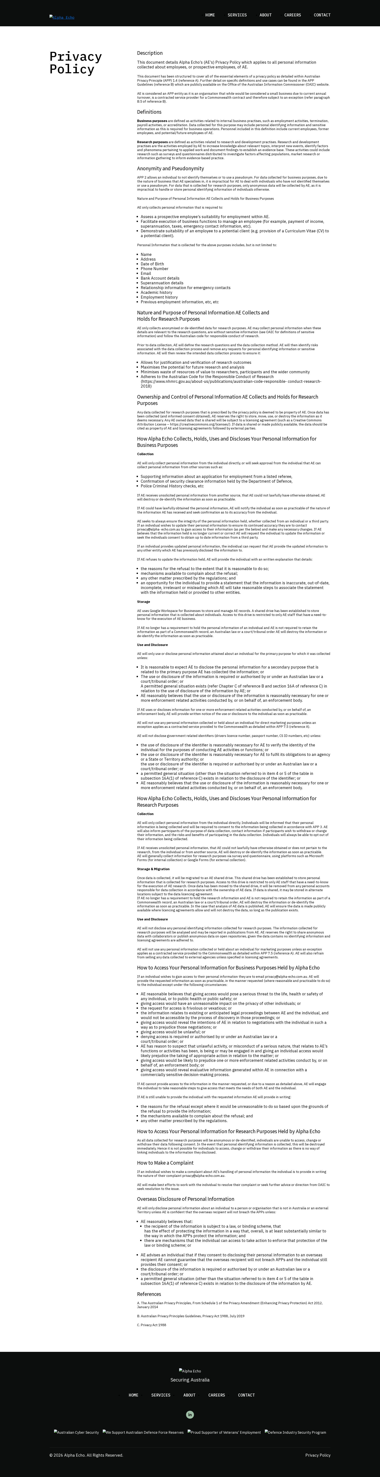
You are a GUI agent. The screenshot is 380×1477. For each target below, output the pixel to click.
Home (210, 15)
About (266, 15)
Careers (292, 15)
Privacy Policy (318, 1455)
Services (237, 15)
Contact (322, 15)
